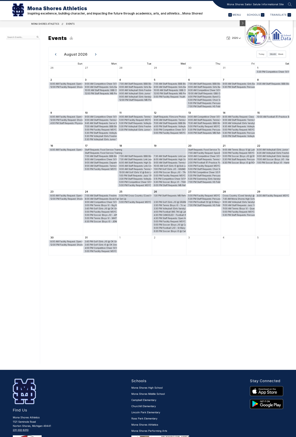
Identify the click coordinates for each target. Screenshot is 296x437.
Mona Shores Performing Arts (149, 430)
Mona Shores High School (147, 387)
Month (273, 54)
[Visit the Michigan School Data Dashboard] (281, 33)
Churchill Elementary (143, 406)
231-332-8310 (21, 430)
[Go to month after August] (95, 54)
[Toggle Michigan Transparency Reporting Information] (243, 23)
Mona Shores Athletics (45, 23)
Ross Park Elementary (144, 418)
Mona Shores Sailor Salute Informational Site (255, 4)
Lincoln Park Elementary (145, 412)
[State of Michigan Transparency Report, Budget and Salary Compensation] (257, 33)
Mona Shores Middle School (148, 393)
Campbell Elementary (143, 400)
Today (261, 54)
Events (70, 23)
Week (280, 54)
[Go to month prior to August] (55, 54)
